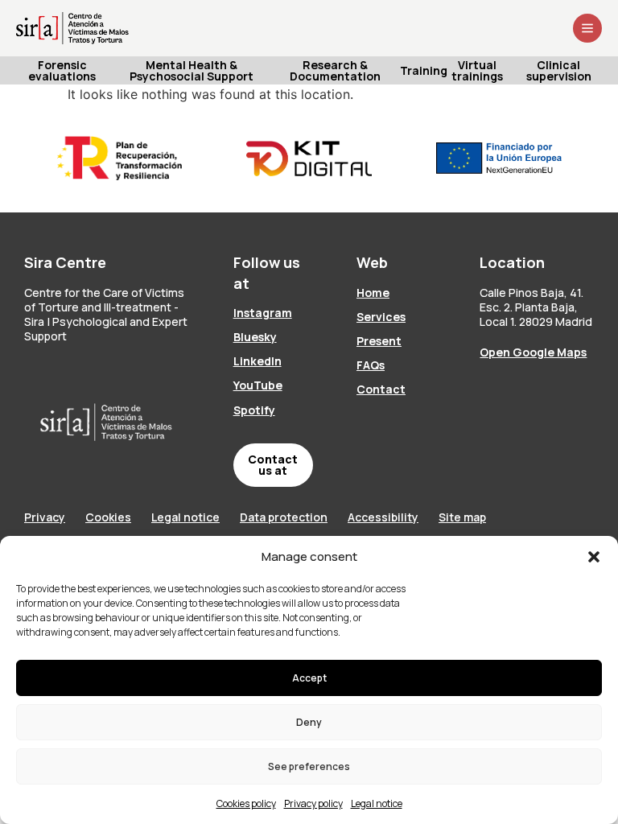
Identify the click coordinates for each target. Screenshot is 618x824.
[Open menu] (587, 28)
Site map (462, 517)
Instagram (262, 312)
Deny (309, 722)
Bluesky (255, 336)
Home (372, 292)
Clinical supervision (558, 70)
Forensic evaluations (62, 70)
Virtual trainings (477, 70)
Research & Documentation (335, 70)
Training (425, 70)
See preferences (309, 766)
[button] (594, 557)
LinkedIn (257, 361)
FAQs (370, 365)
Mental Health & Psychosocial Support (191, 70)
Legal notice (376, 803)
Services (381, 316)
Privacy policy (313, 803)
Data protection (284, 517)
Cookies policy (246, 803)
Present (379, 340)
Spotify (254, 410)
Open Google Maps (533, 352)
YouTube (257, 385)
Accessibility (383, 517)
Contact (381, 389)
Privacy (44, 517)
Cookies (108, 517)
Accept (309, 678)
